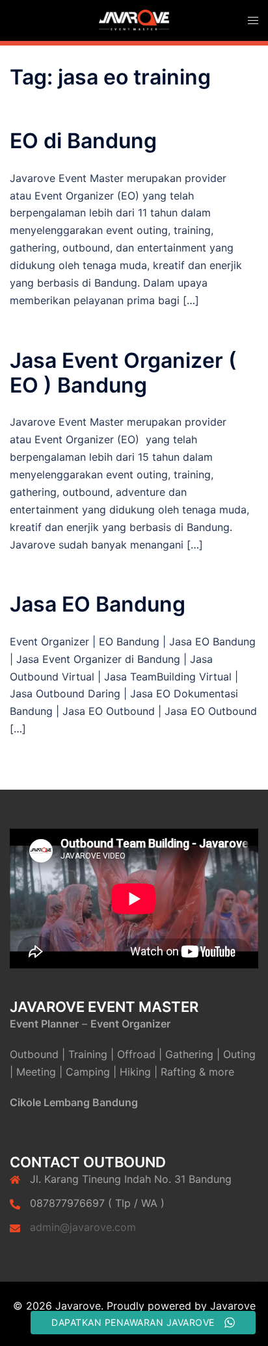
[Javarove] (133, 19)
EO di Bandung (83, 140)
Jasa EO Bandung (97, 604)
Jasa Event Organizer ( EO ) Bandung (123, 373)
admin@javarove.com (83, 1227)
